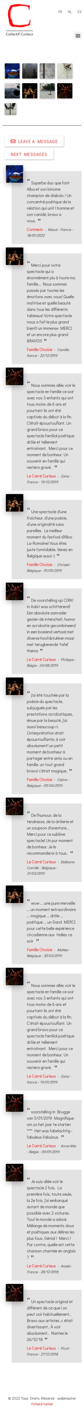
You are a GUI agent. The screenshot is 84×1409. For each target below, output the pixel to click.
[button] (78, 35)
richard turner (42, 1403)
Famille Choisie (39, 349)
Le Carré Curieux (41, 476)
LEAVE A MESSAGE (38, 141)
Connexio (35, 229)
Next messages (29, 154)
